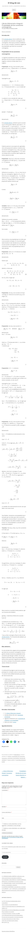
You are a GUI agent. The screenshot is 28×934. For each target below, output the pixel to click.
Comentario (5, 790)
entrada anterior (8, 39)
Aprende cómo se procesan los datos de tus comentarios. (12, 837)
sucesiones (4, 758)
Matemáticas (17, 754)
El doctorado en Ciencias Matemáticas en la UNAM (13, 910)
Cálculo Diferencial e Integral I (13, 713)
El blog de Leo (14, 3)
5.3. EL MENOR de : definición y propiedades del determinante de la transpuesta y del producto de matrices (14, 890)
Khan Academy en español (8, 911)
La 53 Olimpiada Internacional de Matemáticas (12, 915)
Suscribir (5, 857)
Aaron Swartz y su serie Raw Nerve (10, 904)
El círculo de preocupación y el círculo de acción (12, 917)
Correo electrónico (7, 812)
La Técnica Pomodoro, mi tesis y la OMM (11, 913)
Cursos (14, 722)
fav (8, 922)
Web (3, 818)
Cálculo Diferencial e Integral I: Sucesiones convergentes (7, 773)
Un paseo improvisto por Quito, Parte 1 (10, 918)
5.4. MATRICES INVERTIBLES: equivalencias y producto (14, 887)
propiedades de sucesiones (18, 756)
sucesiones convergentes (13, 758)
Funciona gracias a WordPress (8, 931)
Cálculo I (9, 756)
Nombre (4, 806)
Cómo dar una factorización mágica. (10, 920)
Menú (14, 9)
